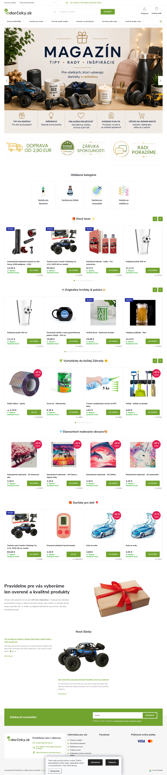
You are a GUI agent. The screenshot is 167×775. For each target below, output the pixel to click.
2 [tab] (76, 280)
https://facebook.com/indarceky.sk (48, 752)
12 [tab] (87, 351)
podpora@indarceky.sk (44, 743)
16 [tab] (95, 351)
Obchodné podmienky (27, 3)
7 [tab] (86, 280)
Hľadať (107, 11)
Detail (34, 412)
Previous (155, 219)
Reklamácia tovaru (76, 747)
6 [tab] (84, 280)
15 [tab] (93, 351)
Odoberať (149, 715)
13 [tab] (89, 351)
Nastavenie (55, 771)
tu (76, 765)
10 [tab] (92, 280)
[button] (6, 80)
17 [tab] (97, 351)
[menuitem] (15, 21)
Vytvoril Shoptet (157, 770)
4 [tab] (80, 280)
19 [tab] (101, 351)
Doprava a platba (10, 3)
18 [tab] (99, 351)
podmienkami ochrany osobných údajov (127, 721)
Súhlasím (112, 762)
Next (160, 219)
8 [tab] (88, 280)
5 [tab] (82, 280)
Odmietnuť (95, 762)
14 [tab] (91, 351)
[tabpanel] (24, 251)
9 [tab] (90, 280)
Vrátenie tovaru (75, 750)
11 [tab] (85, 351)
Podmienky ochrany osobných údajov (80, 754)
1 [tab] (74, 280)
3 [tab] (78, 280)
